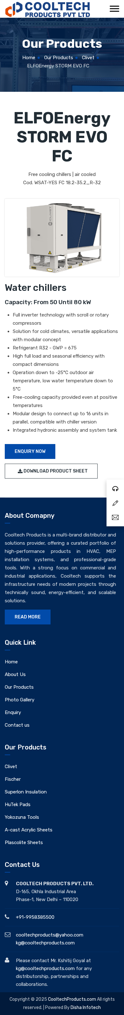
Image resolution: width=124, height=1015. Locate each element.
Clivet (88, 57)
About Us (15, 674)
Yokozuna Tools (22, 817)
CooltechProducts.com (72, 999)
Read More (28, 617)
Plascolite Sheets (24, 842)
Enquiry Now (30, 451)
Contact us (17, 725)
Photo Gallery (19, 700)
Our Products (58, 57)
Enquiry (13, 712)
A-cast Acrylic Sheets (28, 830)
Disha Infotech (86, 1007)
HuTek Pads (18, 804)
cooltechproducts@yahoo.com (49, 935)
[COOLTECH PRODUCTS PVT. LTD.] (48, 10)
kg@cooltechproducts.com (45, 943)
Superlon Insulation (26, 792)
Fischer (13, 779)
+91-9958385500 (35, 917)
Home (28, 57)
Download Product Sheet (55, 471)
